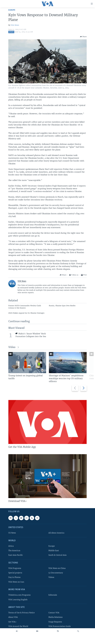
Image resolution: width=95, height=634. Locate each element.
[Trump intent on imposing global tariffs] (27, 362)
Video (11, 347)
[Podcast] (37, 518)
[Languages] (57, 631)
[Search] (78, 631)
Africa (11, 546)
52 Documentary (55, 573)
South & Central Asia (57, 555)
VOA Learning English (17, 599)
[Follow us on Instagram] (26, 518)
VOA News (15, 25)
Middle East (53, 550)
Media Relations (55, 617)
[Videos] (37, 631)
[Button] (83, 36)
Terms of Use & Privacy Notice (21, 613)
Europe (11, 10)
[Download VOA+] (47, 476)
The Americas (14, 550)
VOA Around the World (18, 626)
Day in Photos (14, 577)
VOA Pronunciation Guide (59, 626)
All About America (56, 533)
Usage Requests (55, 622)
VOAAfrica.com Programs (19, 595)
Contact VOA (53, 613)
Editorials (52, 595)
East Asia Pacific (15, 555)
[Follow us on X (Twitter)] (16, 518)
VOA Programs (14, 568)
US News (12, 533)
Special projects (15, 573)
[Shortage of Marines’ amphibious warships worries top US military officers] (68, 362)
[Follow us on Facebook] (10, 518)
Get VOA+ (12, 622)
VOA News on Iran (16, 582)
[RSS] (32, 518)
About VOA (13, 617)
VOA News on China (57, 568)
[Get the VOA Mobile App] (47, 422)
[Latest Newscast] (16, 631)
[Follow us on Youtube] (21, 518)
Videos (51, 577)
